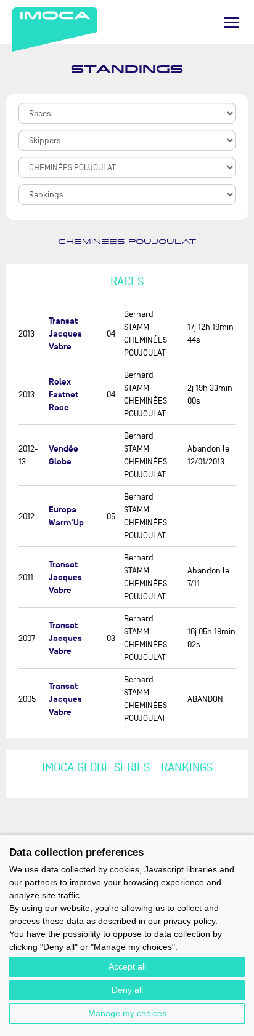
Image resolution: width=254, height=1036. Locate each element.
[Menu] (231, 22)
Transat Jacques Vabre (65, 334)
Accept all (127, 966)
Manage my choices (127, 1013)
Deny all (127, 990)
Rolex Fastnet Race (63, 395)
